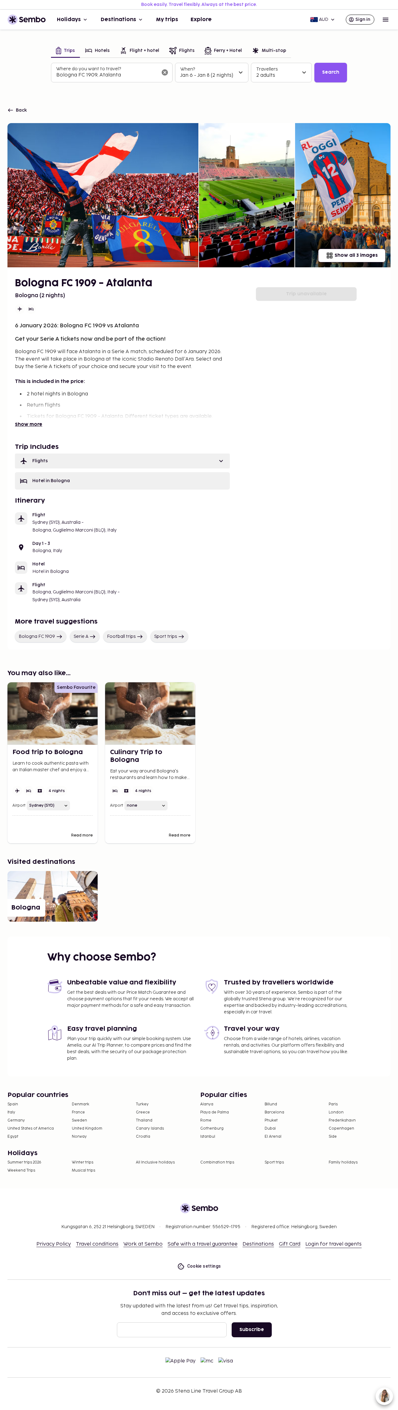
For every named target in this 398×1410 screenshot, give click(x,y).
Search (330, 72)
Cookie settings (204, 1266)
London (336, 1112)
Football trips (121, 636)
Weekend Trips (21, 1170)
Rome (205, 1120)
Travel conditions (97, 1244)
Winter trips (82, 1162)
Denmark (80, 1104)
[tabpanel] (199, 73)
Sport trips (165, 636)
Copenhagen (341, 1128)
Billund (271, 1104)
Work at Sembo (143, 1244)
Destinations (118, 19)
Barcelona (274, 1112)
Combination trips (217, 1162)
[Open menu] (386, 20)
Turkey (142, 1104)
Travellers (267, 69)
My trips (167, 19)
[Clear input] (165, 72)
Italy (11, 1112)
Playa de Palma (214, 1112)
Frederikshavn (342, 1120)
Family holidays (343, 1162)
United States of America (30, 1128)
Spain (12, 1104)
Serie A (81, 636)
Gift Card (289, 1244)
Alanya (206, 1104)
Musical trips (83, 1170)
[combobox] (106, 75)
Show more (28, 424)
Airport (18, 805)
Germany (16, 1120)
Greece (143, 1112)
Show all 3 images (356, 255)
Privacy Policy (53, 1244)
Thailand (144, 1120)
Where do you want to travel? (88, 68)
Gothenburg (212, 1128)
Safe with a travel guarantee (203, 1244)
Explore (201, 19)
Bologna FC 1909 (37, 636)
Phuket (271, 1120)
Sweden (79, 1120)
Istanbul (207, 1136)
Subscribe (251, 1330)
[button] (122, 461)
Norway (79, 1136)
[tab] (65, 51)
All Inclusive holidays (155, 1162)
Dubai (270, 1128)
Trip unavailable (306, 294)
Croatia (143, 1136)
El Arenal (273, 1136)
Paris (333, 1104)
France (78, 1112)
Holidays (69, 19)
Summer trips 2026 (24, 1162)
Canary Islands (150, 1128)
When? (187, 69)
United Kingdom (87, 1128)
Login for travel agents (333, 1244)
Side (333, 1136)
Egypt (12, 1136)
